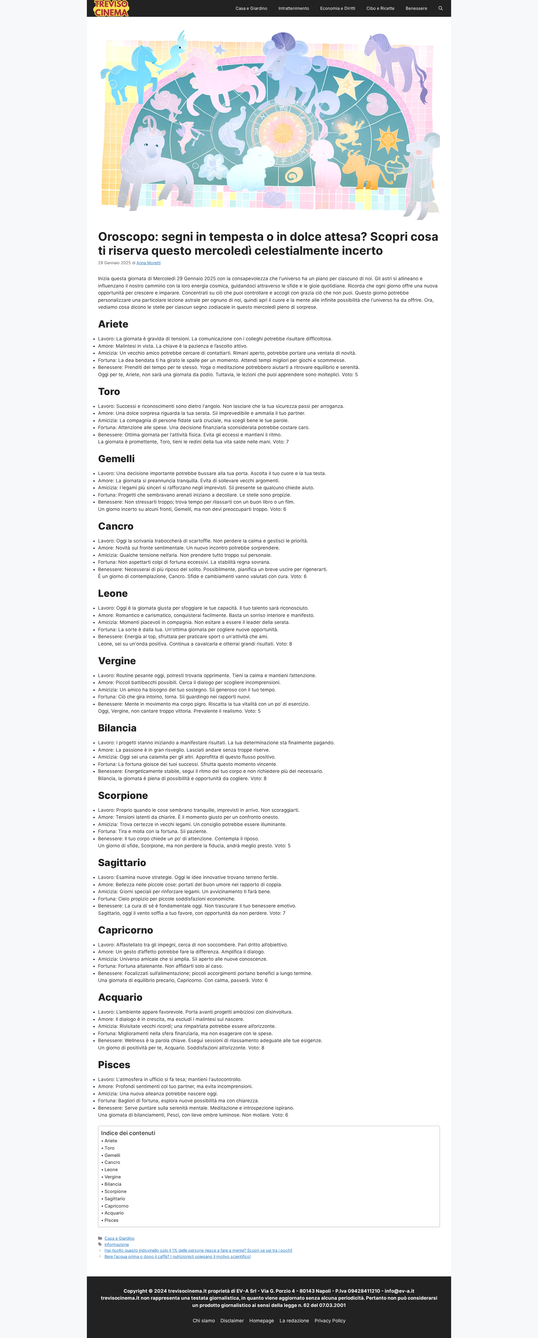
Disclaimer (232, 1320)
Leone (111, 1169)
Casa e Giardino (251, 8)
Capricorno (117, 1206)
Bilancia (113, 1184)
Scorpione (115, 1191)
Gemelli (112, 1155)
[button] (440, 8)
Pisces (112, 1220)
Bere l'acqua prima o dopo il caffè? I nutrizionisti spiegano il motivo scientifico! (178, 1256)
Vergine (113, 1177)
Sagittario (115, 1198)
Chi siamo (204, 1320)
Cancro (112, 1162)
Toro (110, 1148)
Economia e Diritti (337, 8)
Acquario (114, 1213)
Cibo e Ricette (381, 8)
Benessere (416, 8)
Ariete (111, 1140)
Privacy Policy (330, 1320)
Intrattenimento (294, 8)
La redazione (294, 1320)
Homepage (261, 1320)
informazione (117, 1244)
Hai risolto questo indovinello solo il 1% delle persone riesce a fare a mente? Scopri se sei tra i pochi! (198, 1250)
